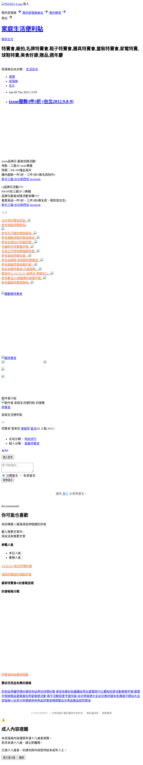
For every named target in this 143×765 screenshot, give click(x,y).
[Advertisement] (29, 131)
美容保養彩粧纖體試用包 (72, 691)
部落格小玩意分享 (13, 700)
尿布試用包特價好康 (41, 691)
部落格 (13, 81)
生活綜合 (32, 69)
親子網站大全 (131, 696)
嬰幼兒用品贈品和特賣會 (74, 700)
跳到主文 (7, 39)
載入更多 (8, 457)
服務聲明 (107, 713)
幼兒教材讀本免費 (110, 696)
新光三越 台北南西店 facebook (21, 179)
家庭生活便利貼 (22, 29)
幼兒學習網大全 (87, 696)
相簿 (12, 76)
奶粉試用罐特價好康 (14, 691)
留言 (33, 428)
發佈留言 (8, 480)
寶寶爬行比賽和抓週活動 (105, 691)
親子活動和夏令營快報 (62, 696)
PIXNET (43, 713)
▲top (4, 450)
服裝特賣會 (32, 443)
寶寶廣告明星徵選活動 (31, 696)
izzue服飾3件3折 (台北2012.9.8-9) (41, 101)
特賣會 (5, 407)
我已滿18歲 (9, 757)
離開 (21, 757)
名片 (12, 85)
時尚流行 (30, 439)
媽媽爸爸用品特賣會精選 (41, 700)
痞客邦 (25, 428)
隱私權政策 (92, 713)
